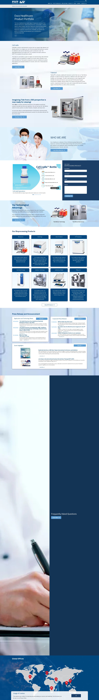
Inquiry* (66, 184)
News (75, 3)
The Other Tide (19, 117)
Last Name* (67, 174)
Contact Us (84, 3)
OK (76, 695)
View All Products (49, 305)
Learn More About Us (58, 150)
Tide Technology (57, 3)
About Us (50, 3)
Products (70, 3)
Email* (65, 179)
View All (41, 319)
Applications (65, 3)
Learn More (17, 67)
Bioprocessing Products (23, 231)
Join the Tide (18, 220)
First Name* (67, 168)
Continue (68, 196)
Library (78, 3)
